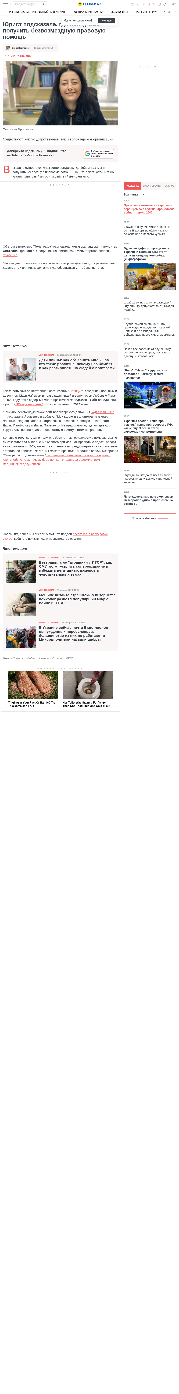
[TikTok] (164, 4)
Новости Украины (49, 557)
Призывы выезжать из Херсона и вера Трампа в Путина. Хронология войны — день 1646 (149, 209)
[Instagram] (159, 4)
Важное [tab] (169, 186)
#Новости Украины (50, 658)
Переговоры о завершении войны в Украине (36, 11)
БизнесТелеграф (146, 11)
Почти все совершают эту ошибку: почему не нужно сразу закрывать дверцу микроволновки (148, 352)
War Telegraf (46, 355)
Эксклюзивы (119, 11)
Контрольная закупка (88, 11)
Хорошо (107, 20)
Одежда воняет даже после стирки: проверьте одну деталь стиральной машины (148, 478)
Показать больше (144, 518)
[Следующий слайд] (175, 12)
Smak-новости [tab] (152, 186)
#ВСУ (69, 658)
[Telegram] (143, 4)
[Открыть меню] (5, 4)
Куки (88, 20)
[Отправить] (44, 4)
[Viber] (138, 4)
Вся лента (131, 194)
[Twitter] (154, 4)
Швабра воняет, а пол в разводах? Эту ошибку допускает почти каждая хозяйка (149, 306)
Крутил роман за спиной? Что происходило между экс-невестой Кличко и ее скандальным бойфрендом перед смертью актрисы (149, 329)
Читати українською (17, 56)
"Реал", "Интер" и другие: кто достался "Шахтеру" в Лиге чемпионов (145, 374)
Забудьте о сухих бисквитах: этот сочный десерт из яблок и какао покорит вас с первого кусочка (147, 230)
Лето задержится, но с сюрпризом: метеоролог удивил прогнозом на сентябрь (149, 500)
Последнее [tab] (132, 186)
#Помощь (17, 658)
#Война (30, 658)
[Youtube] (149, 4)
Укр (174, 4)
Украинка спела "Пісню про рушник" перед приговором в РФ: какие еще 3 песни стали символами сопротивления (148, 426)
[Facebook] (132, 4)
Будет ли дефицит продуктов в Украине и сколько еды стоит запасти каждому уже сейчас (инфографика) (146, 254)
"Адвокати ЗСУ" (102, 412)
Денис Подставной (21, 48)
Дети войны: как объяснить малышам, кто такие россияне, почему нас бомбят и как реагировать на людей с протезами (77, 364)
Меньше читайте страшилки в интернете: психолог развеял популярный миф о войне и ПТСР (77, 599)
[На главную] (89, 4)
